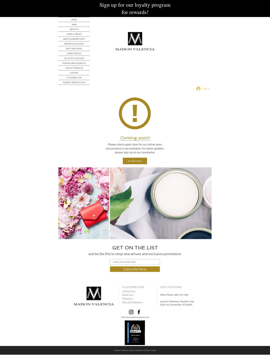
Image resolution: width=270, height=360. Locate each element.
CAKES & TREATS (74, 34)
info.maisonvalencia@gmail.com (135, 317)
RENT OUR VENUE (74, 48)
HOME (74, 19)
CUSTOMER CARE (74, 77)
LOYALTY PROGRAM (74, 68)
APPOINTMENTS (74, 53)
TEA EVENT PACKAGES (74, 58)
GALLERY (74, 72)
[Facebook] (139, 312)
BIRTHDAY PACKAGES (74, 43)
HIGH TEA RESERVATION (74, 39)
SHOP (74, 24)
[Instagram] (131, 312)
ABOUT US (74, 29)
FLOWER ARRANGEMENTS (74, 63)
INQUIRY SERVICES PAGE (74, 82)
